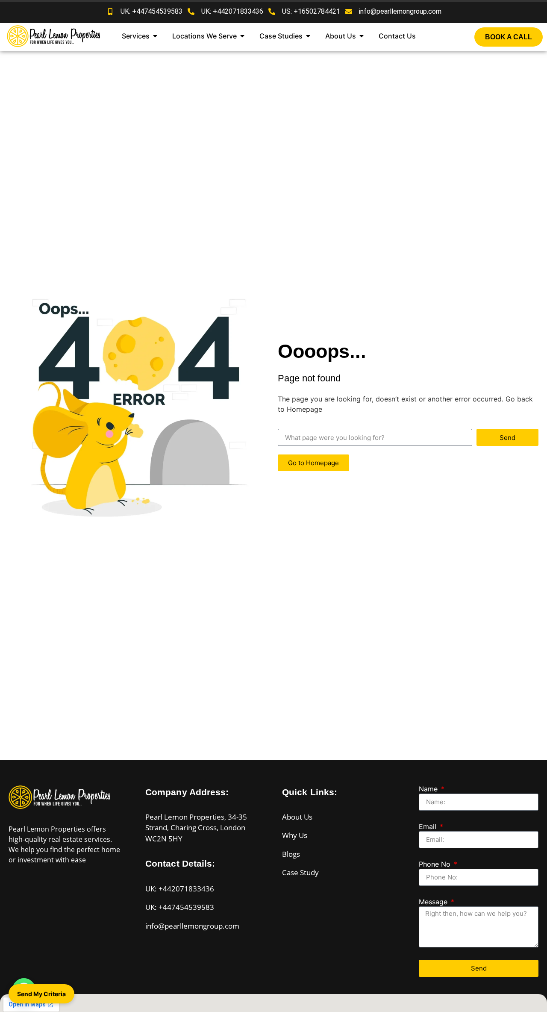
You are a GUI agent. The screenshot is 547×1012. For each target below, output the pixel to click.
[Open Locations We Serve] (242, 36)
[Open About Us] (361, 36)
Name (429, 789)
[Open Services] (155, 36)
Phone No (436, 864)
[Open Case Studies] (308, 36)
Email (428, 827)
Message (434, 902)
